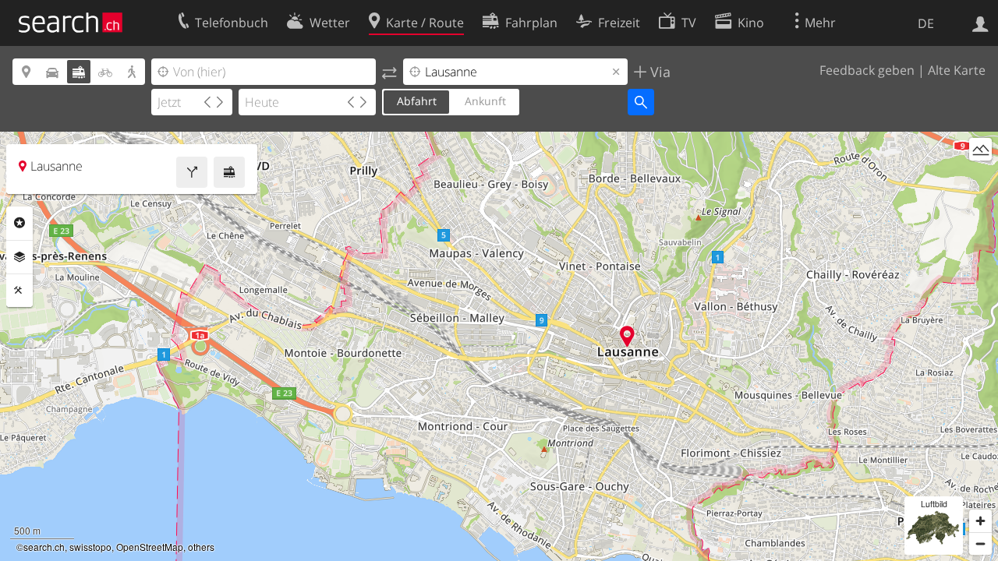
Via (658, 71)
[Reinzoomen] (980, 521)
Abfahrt (417, 101)
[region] (499, 346)
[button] (627, 336)
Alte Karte (957, 70)
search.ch (44, 546)
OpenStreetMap (149, 546)
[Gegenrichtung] (389, 71)
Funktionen (19, 290)
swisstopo (90, 546)
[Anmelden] (980, 22)
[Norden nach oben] (980, 178)
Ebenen (19, 257)
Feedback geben (867, 70)
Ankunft (485, 101)
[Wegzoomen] (980, 543)
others (201, 546)
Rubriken (19, 222)
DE (926, 23)
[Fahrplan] (229, 172)
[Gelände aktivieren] (980, 149)
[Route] (191, 172)
